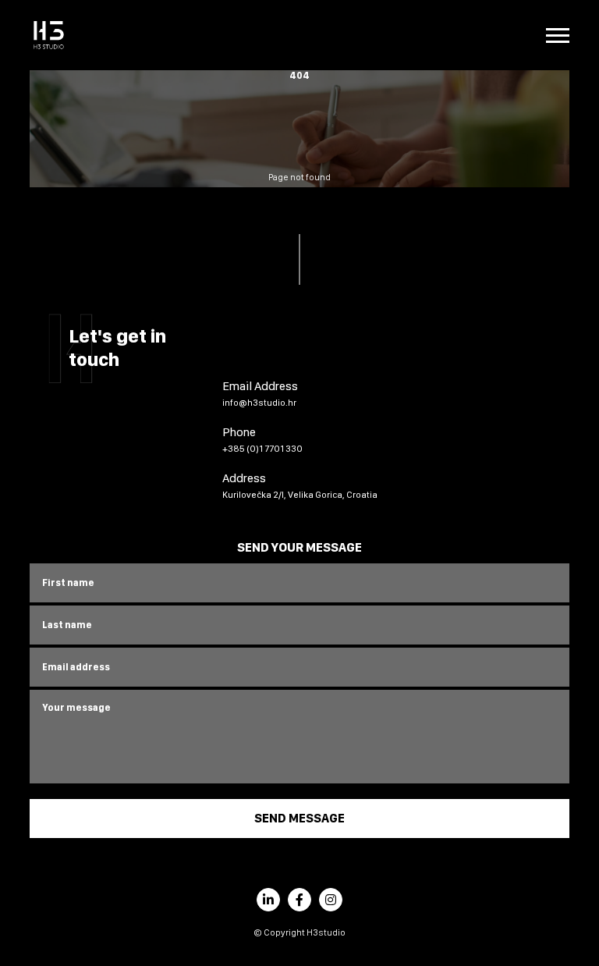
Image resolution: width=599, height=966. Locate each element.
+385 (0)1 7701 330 (262, 448)
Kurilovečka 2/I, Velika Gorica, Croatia (299, 494)
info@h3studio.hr (259, 402)
